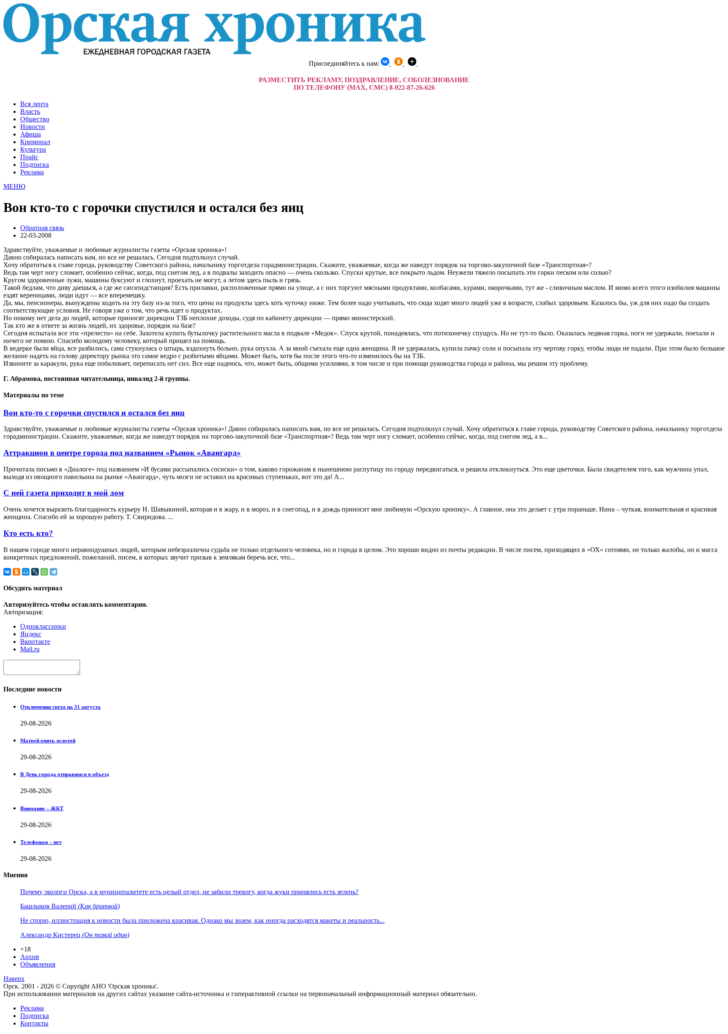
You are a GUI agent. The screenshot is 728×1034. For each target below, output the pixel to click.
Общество (34, 119)
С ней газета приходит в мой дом (63, 492)
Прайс (29, 157)
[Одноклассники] (16, 572)
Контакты (34, 1023)
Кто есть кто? (28, 533)
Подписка (34, 164)
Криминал (35, 141)
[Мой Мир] (25, 572)
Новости (32, 126)
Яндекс (30, 634)
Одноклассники (43, 626)
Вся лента (34, 103)
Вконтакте (35, 641)
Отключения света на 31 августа (60, 707)
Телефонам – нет (41, 842)
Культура (33, 149)
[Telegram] (53, 572)
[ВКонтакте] (7, 572)
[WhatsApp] (44, 572)
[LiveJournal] (35, 572)
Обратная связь (42, 227)
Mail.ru (30, 649)
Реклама (32, 172)
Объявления (37, 964)
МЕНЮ (14, 186)
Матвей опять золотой (47, 740)
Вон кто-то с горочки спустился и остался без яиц (94, 412)
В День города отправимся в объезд (64, 774)
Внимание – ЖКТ (42, 808)
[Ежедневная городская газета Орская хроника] (214, 53)
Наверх (13, 978)
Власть (30, 111)
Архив (29, 956)
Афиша (30, 134)
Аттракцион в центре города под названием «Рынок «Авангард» (122, 452)
